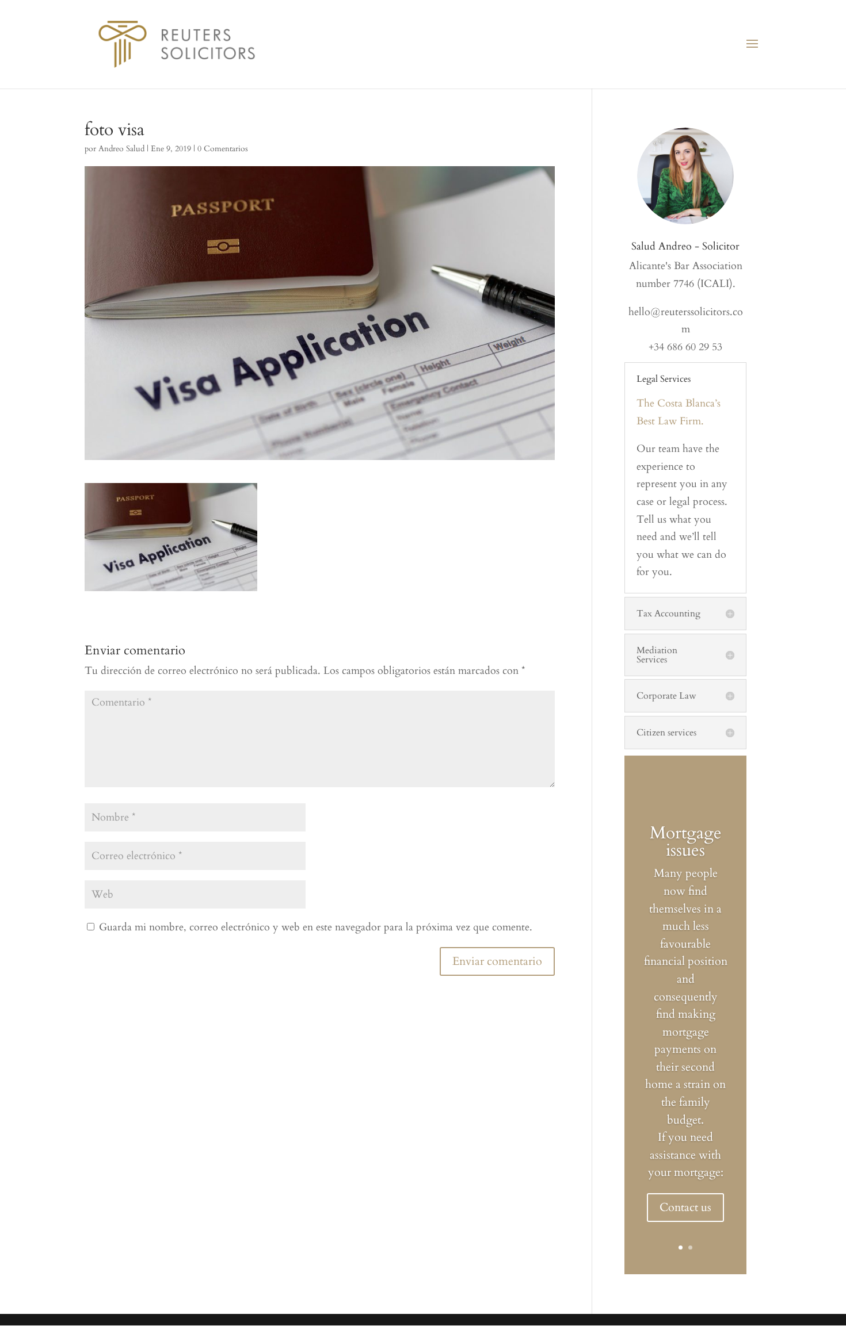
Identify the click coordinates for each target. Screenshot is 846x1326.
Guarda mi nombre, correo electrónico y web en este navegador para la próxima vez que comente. (315, 927)
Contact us (685, 1207)
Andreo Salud (121, 148)
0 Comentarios (222, 148)
